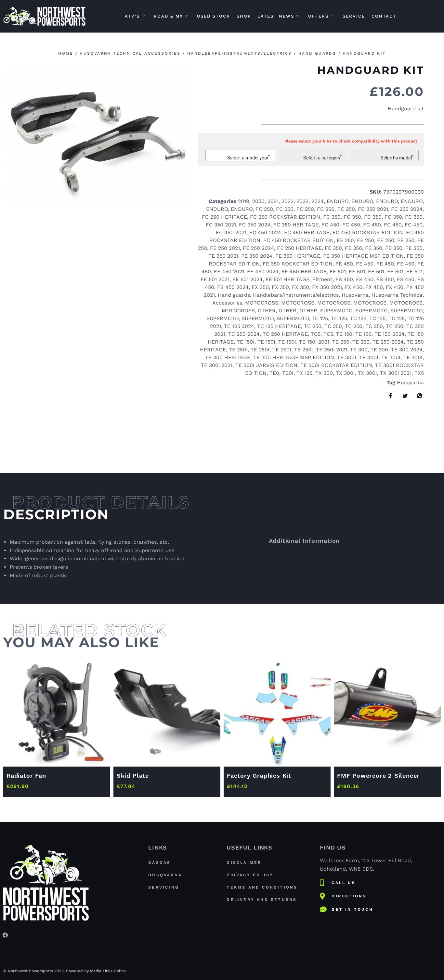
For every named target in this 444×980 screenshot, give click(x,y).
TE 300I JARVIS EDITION (266, 365)
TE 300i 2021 (216, 365)
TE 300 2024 (407, 350)
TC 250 (312, 326)
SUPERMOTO (336, 310)
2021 (273, 201)
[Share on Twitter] (403, 395)
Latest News (275, 16)
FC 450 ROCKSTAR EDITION (368, 232)
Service (354, 16)
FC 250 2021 (373, 209)
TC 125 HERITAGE (279, 326)
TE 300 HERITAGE (227, 357)
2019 (243, 201)
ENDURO (337, 201)
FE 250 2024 (258, 248)
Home (65, 53)
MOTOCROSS (261, 303)
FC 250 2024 (407, 209)
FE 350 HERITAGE (297, 256)
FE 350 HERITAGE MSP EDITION (363, 256)
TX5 (419, 373)
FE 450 (344, 264)
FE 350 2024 (256, 256)
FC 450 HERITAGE (307, 232)
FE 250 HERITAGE (299, 248)
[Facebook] (5, 935)
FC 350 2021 (221, 225)
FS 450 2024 (233, 287)
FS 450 (344, 279)
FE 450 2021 (229, 271)
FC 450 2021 (231, 232)
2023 (302, 201)
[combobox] (240, 155)
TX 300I (345, 373)
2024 (317, 201)
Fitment (322, 279)
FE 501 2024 (247, 279)
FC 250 (264, 209)
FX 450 (353, 287)
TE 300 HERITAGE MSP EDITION (293, 357)
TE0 (274, 373)
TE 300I (346, 357)
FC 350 (332, 217)
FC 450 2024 (265, 232)
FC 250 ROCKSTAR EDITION (285, 217)
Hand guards (317, 53)
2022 (287, 201)
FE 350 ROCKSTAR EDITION (298, 264)
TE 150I (246, 342)
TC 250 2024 (244, 334)
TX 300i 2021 (395, 373)
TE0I (288, 373)
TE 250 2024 (388, 342)
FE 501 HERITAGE (287, 279)
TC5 (315, 334)
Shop (244, 16)
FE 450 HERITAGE (304, 271)
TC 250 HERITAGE (285, 334)
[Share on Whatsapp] (417, 395)
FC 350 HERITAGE (296, 225)
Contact (384, 16)
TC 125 (320, 318)
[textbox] (240, 158)
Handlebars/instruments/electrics (239, 53)
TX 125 (304, 373)
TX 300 (324, 373)
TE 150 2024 (389, 334)
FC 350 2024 (254, 225)
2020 (258, 201)
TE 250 (340, 342)
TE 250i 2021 (331, 350)
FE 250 (345, 240)
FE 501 (338, 271)
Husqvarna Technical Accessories (130, 53)
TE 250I (238, 350)
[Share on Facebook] (388, 395)
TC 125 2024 (239, 326)
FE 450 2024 (263, 271)
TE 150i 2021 (314, 342)
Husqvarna (355, 295)
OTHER (267, 310)
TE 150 (344, 334)
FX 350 (260, 287)
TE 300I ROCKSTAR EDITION (336, 365)
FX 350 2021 (327, 287)
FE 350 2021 (223, 256)
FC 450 (330, 225)
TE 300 (359, 350)
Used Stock (213, 16)
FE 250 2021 (225, 248)
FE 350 (333, 248)
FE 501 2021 (215, 279)
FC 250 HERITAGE (224, 217)
